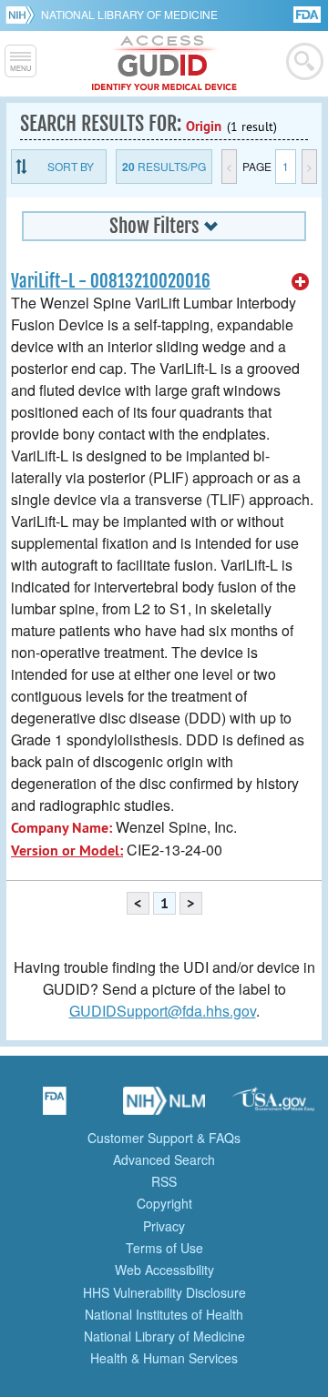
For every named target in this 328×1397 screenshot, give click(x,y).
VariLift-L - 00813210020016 (110, 281)
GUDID (164, 63)
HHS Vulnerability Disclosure (164, 1292)
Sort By (70, 166)
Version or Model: (67, 850)
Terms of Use (164, 1248)
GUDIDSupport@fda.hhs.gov (162, 1010)
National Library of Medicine (129, 14)
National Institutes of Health (164, 1314)
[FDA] (308, 13)
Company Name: (61, 827)
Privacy (164, 1226)
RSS (164, 1181)
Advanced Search (164, 1159)
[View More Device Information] (301, 282)
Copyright (164, 1203)
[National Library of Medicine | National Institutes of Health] (164, 1107)
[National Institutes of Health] (23, 14)
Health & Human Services (164, 1358)
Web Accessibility (164, 1269)
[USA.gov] (273, 1107)
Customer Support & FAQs (164, 1138)
